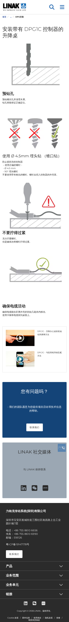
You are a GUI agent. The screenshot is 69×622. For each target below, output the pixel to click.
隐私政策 (49, 618)
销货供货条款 (34, 620)
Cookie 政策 (12, 618)
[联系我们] (62, 448)
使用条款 (37, 618)
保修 (58, 618)
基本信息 (26, 618)
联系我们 (34, 427)
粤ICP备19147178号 (17, 544)
